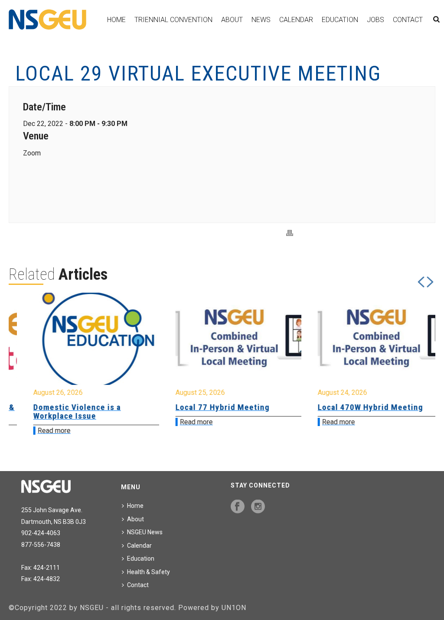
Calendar (296, 20)
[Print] (289, 233)
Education (340, 20)
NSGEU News (145, 532)
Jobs (375, 20)
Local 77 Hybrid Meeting (206, 407)
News (261, 20)
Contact (408, 20)
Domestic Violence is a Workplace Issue (60, 411)
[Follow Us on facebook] (238, 507)
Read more (37, 430)
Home (116, 20)
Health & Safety (148, 571)
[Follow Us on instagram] (258, 507)
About (232, 20)
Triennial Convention (173, 20)
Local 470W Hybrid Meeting (354, 407)
